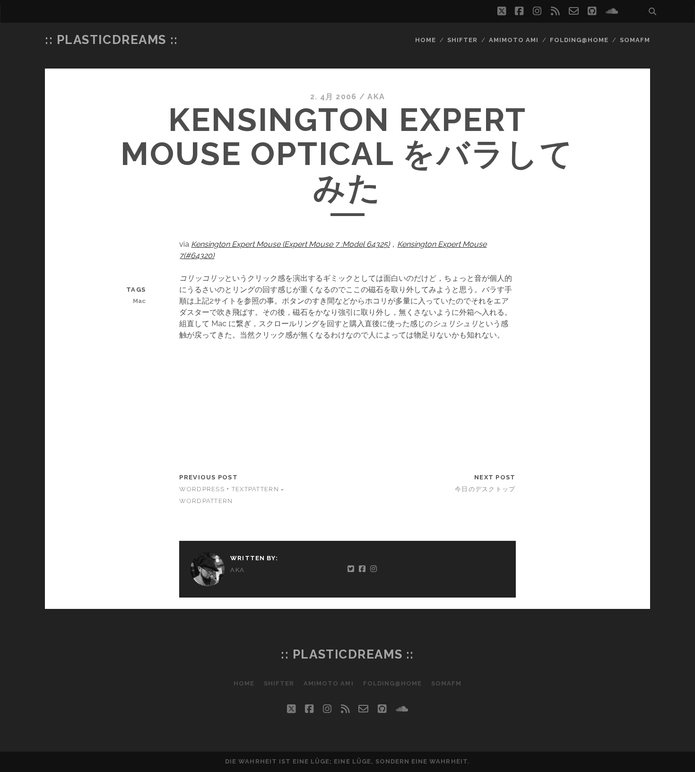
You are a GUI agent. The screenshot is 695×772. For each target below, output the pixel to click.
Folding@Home (579, 39)
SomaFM (635, 39)
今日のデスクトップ (485, 489)
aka (376, 96)
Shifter (462, 39)
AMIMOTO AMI (514, 39)
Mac (139, 300)
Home (425, 39)
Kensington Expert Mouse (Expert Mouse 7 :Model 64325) (290, 244)
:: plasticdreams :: (111, 40)
